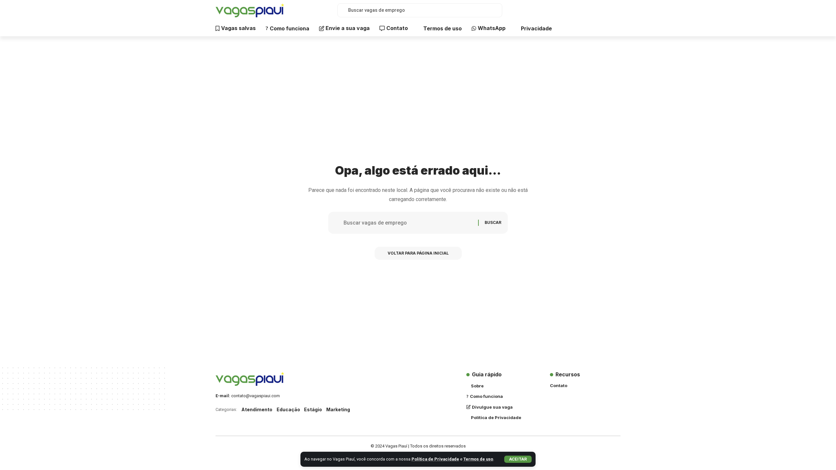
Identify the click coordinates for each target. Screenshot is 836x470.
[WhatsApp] (615, 10)
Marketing (338, 409)
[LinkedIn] (608, 10)
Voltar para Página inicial (418, 253)
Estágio (313, 409)
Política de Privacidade (435, 459)
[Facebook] (586, 10)
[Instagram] (601, 10)
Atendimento (256, 409)
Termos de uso (478, 459)
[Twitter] (594, 10)
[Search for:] (408, 223)
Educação (288, 409)
